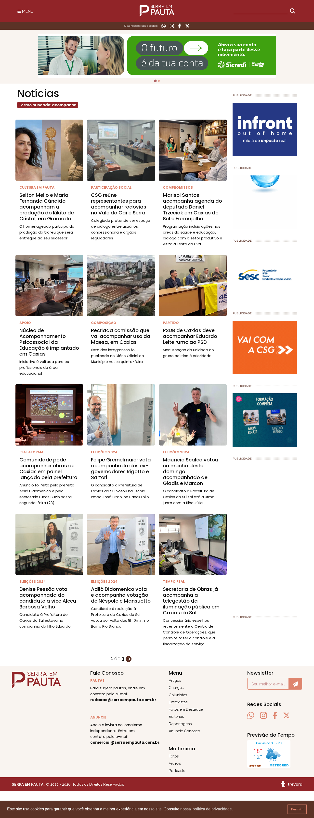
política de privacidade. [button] (213, 809)
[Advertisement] (265, 535)
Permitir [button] (297, 809)
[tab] (155, 80)
